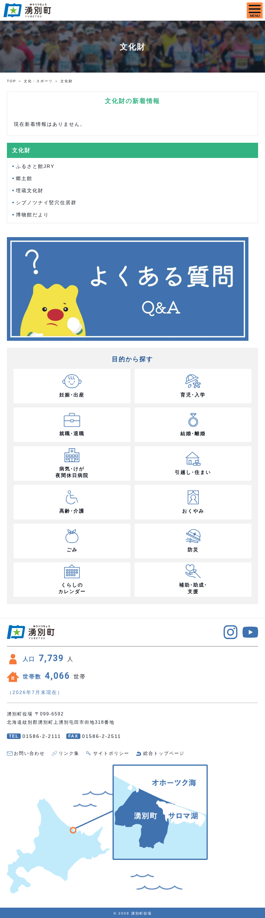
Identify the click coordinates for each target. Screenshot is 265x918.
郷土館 (24, 178)
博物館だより (32, 214)
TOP (11, 81)
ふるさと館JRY (35, 166)
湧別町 (27, 10)
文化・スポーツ (38, 81)
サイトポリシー (111, 753)
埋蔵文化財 (29, 190)
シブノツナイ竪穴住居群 (46, 202)
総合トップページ (164, 753)
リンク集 (69, 753)
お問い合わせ (29, 753)
